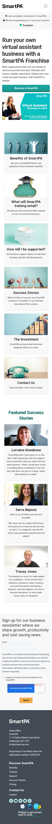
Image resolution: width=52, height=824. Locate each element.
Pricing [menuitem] (12, 784)
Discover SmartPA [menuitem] (21, 763)
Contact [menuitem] (13, 794)
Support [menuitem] (13, 776)
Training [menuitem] (13, 772)
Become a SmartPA (26, 88)
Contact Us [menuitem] (16, 790)
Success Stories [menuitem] (17, 780)
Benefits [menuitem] (13, 767)
